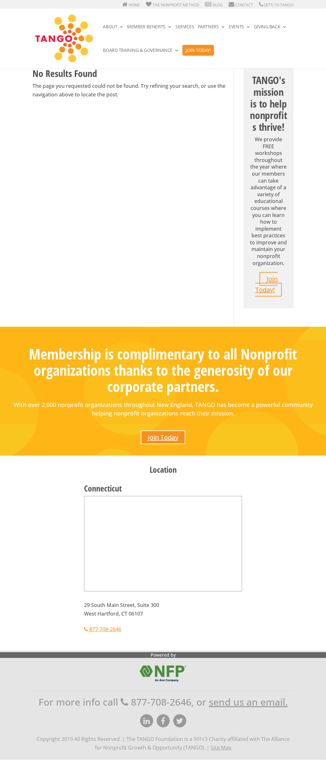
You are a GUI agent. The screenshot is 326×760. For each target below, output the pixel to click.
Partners (208, 27)
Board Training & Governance (138, 50)
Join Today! (198, 50)
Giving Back (267, 27)
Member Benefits (146, 27)
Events (236, 27)
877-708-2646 (104, 629)
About (110, 27)
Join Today (163, 437)
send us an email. (248, 701)
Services (184, 27)
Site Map (221, 747)
